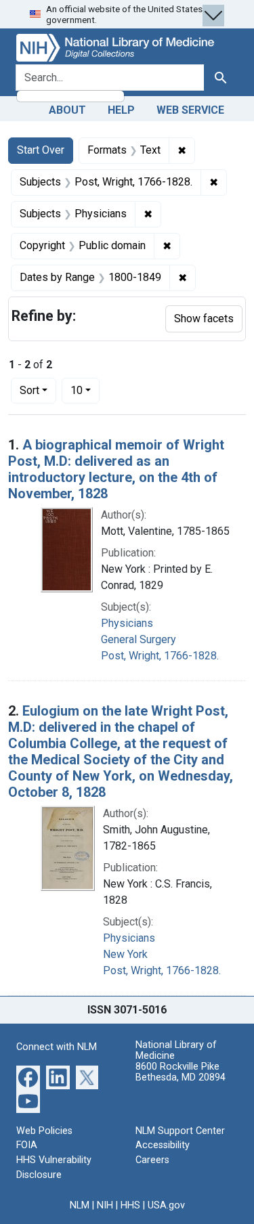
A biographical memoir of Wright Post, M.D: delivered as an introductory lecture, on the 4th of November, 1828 (116, 469)
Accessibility (162, 1145)
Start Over (40, 150)
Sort (29, 390)
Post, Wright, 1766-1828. (160, 655)
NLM (79, 1205)
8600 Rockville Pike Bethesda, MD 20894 (180, 1072)
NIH (105, 1205)
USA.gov (166, 1205)
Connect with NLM (56, 1047)
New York (125, 954)
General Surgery (138, 639)
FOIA (26, 1145)
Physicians (127, 623)
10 (85, 390)
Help (121, 110)
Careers (152, 1160)
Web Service (190, 110)
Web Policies (44, 1131)
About (67, 110)
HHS (130, 1205)
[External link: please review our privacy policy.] (28, 1076)
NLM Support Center (180, 1131)
